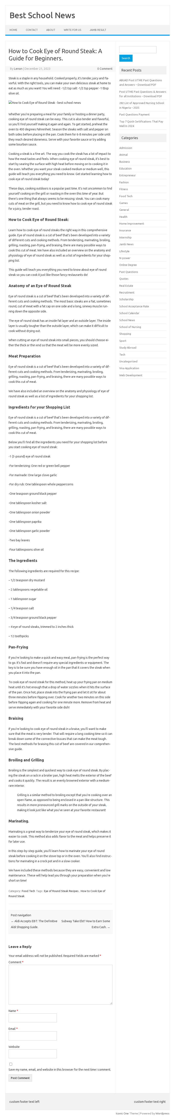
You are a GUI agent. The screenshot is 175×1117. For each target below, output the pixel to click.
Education (125, 168)
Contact (32, 29)
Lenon (18, 68)
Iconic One (122, 1113)
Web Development (130, 375)
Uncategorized (128, 361)
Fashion (124, 182)
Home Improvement (131, 223)
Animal (123, 154)
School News (127, 320)
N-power (124, 257)
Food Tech (28, 890)
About (50, 29)
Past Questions (128, 271)
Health (123, 216)
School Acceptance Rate (134, 306)
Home (13, 29)
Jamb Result (98, 29)
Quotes (123, 278)
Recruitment (126, 292)
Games (123, 202)
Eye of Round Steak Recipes (61, 890)
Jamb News (126, 244)
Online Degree (128, 264)
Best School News (42, 15)
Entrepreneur (127, 175)
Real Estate (126, 285)
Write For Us (72, 29)
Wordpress (162, 1113)
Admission (125, 147)
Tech (122, 354)
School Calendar (129, 313)
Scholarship (126, 299)
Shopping (125, 333)
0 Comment (104, 68)
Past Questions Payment (134, 114)
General (124, 209)
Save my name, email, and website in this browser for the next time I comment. (60, 1069)
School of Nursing (130, 326)
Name (13, 1011)
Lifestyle (124, 251)
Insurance (125, 230)
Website (14, 1047)
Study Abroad (127, 347)
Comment (16, 962)
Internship (125, 237)
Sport (122, 340)
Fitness (123, 189)
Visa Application (129, 368)
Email (13, 1028)
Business (124, 161)
